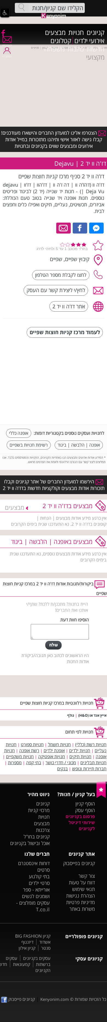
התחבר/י (7, 56)
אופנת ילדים (54, 750)
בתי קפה (33, 763)
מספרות (15, 763)
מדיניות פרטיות (80, 902)
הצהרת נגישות (80, 895)
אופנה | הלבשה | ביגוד (79, 445)
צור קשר (86, 876)
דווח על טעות (82, 882)
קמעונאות (21, 964)
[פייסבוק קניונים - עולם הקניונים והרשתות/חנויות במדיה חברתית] (2, 33)
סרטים (43, 869)
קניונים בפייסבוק (79, 863)
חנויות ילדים (79, 750)
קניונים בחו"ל (37, 836)
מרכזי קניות (39, 810)
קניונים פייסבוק (21, 999)
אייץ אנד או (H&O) (92, 715)
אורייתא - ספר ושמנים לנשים (36, 892)
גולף (70, 715)
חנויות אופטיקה (51, 757)
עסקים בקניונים (36, 958)
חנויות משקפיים (20, 757)
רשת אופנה (29, 750)
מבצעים (55, 32)
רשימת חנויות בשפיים (29, 445)
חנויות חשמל (59, 744)
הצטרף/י (7, 45)
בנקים (62, 769)
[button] (5, 12)
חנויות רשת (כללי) (90, 744)
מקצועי (95, 57)
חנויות (76, 32)
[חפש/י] (22, 7)
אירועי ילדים (89, 41)
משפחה (54, 49)
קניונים (96, 32)
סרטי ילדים (39, 883)
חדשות (96, 49)
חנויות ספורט (32, 744)
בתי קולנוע (39, 876)
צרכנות (43, 830)
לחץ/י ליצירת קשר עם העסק (56, 290)
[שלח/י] (53, 645)
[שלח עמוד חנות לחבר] (63, 227)
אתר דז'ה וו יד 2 (68, 306)
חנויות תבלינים (93, 763)
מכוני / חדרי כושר (61, 763)
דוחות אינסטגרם (34, 863)
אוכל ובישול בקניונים (30, 843)
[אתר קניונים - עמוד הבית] (101, 797)
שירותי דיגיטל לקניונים (82, 825)
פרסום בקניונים (80, 816)
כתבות (75, 49)
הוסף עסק (85, 810)
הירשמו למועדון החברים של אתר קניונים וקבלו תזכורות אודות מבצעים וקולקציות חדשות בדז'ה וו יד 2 (54, 484)
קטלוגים (60, 41)
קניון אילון (27, 948)
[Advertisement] (63, 381)
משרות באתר (82, 908)
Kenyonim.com (54, 999)
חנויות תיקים (80, 757)
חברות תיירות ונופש (89, 769)
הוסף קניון (85, 803)
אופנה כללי (18, 433)
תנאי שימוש (83, 889)
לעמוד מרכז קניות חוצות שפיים (65, 332)
